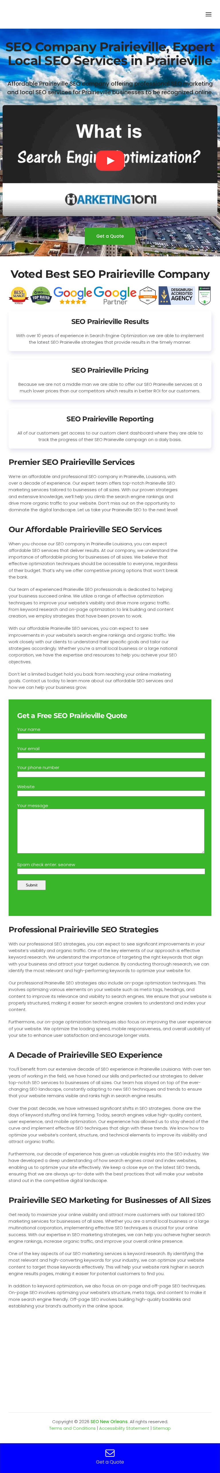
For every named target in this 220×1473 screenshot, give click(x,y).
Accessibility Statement (124, 1428)
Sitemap (162, 1428)
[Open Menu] (208, 14)
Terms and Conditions (72, 1428)
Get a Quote (110, 236)
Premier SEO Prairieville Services (71, 462)
